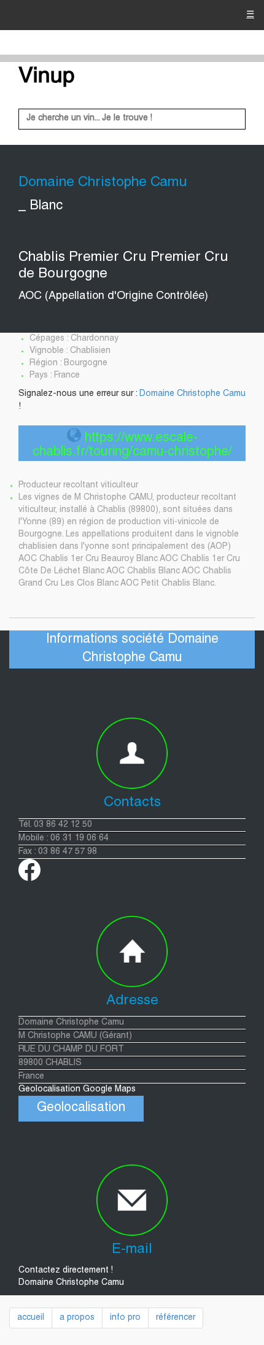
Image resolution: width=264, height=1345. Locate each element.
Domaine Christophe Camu (192, 394)
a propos (77, 1318)
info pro (125, 1318)
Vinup (46, 77)
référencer (175, 1318)
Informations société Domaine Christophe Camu (132, 649)
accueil (30, 1318)
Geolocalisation (81, 1108)
